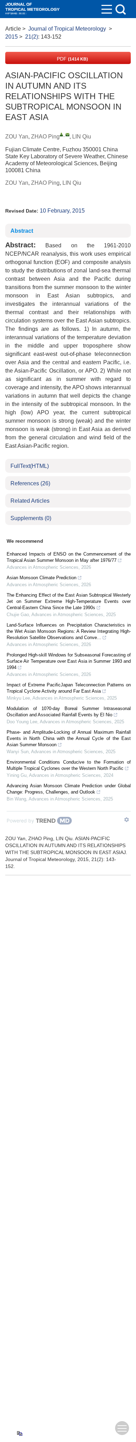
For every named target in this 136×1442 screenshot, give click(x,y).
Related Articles (30, 501)
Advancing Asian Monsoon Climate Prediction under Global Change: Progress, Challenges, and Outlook (69, 789)
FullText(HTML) (29, 466)
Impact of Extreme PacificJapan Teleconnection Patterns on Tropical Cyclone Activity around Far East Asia (69, 688)
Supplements (30, 518)
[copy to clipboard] (19, 1433)
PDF (71, 59)
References (30, 483)
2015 (11, 37)
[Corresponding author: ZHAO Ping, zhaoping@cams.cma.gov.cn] (61, 134)
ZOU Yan (16, 137)
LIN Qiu (81, 137)
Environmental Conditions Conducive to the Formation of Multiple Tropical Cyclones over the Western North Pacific (69, 765)
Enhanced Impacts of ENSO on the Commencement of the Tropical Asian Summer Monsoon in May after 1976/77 (69, 557)
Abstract (21, 231)
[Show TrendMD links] (126, 819)
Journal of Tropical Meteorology (67, 29)
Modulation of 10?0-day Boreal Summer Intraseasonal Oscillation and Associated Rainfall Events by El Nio (69, 711)
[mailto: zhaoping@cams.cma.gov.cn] (67, 134)
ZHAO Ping (45, 137)
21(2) (31, 37)
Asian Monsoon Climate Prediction (41, 577)
